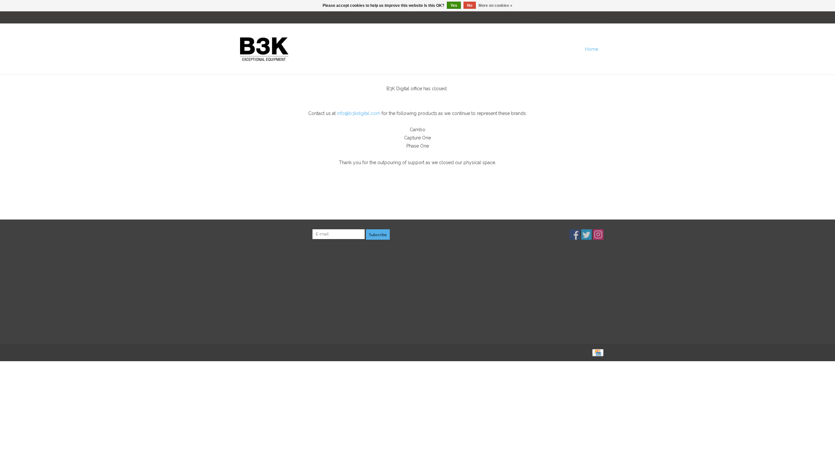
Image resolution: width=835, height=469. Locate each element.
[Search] (608, 49)
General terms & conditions (261, 280)
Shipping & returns (251, 313)
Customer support (251, 321)
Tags (332, 297)
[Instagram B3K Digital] (598, 234)
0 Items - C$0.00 (532, 17)
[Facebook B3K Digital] (574, 234)
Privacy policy (246, 297)
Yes (453, 5)
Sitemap (240, 330)
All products (340, 272)
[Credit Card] (596, 352)
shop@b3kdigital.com (550, 292)
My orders (433, 280)
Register (431, 272)
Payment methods (251, 305)
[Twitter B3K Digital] (586, 234)
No (469, 5)
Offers (333, 288)
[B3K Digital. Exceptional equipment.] (373, 49)
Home (591, 49)
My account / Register (582, 17)
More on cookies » (495, 5)
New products (342, 280)
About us (241, 272)
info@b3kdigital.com (358, 113)
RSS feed (336, 305)
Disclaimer (243, 288)
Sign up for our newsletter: (270, 234)
